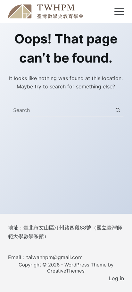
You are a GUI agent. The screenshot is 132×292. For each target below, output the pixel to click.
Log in (116, 278)
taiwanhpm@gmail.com (54, 257)
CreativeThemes (66, 271)
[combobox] (60, 110)
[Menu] (119, 11)
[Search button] (117, 110)
